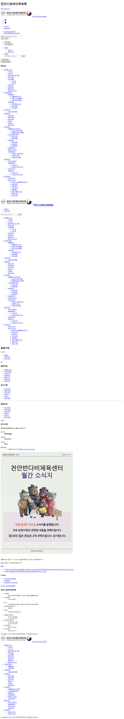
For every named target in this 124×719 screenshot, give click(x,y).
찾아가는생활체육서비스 (20, 182)
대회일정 (14, 144)
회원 (6, 48)
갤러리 (10, 121)
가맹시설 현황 (16, 157)
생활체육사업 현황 (18, 132)
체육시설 (7, 159)
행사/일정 (11, 125)
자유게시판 (11, 178)
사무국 (14, 83)
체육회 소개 (8, 70)
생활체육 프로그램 (14, 129)
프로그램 (14, 184)
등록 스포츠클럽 (17, 98)
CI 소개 (10, 73)
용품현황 (14, 138)
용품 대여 (15, 193)
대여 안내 (15, 136)
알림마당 (7, 113)
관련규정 (11, 85)
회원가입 (7, 28)
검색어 (3, 36)
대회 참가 (15, 186)
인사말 (10, 71)
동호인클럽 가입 (17, 191)
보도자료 (11, 119)
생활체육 (11, 94)
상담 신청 (15, 195)
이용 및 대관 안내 (17, 167)
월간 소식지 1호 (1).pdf (27, 449)
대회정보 (11, 140)
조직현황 (11, 79)
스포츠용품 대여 (13, 134)
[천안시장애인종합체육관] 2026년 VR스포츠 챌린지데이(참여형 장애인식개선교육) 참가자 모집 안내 (41, 569)
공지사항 (11, 115)
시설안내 (14, 165)
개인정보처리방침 (10, 579)
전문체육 (11, 102)
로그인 (6, 26)
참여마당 (7, 176)
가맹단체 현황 (12, 111)
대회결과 (14, 146)
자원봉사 (14, 190)
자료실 (10, 123)
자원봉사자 (11, 148)
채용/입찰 (11, 117)
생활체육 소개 (16, 96)
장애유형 (14, 106)
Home (6, 355)
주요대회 (14, 142)
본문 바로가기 (5, 9)
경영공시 (11, 87)
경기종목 (14, 108)
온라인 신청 (12, 180)
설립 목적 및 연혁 (13, 75)
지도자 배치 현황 (17, 130)
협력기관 (11, 89)
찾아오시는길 (12, 90)
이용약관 (7, 580)
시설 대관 (15, 188)
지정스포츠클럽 (17, 100)
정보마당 (7, 127)
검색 (6, 54)
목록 (2, 566)
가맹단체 (7, 110)
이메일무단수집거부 (10, 582)
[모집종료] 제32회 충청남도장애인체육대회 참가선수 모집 (27, 571)
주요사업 (11, 77)
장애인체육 (8, 92)
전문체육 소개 (16, 104)
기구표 (14, 81)
